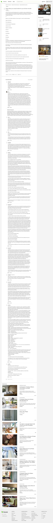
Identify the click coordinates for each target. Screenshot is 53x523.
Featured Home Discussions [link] (15, 4)
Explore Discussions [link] (8, 4)
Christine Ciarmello (23, 451)
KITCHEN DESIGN (22, 397)
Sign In (32, 520)
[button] (30, 79)
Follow (20, 74)
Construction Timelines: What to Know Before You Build (27, 387)
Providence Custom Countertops (24, 114)
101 (35, 444)
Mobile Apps (13, 519)
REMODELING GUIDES (23, 385)
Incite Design (22, 389)
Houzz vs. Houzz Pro (24, 514)
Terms (12, 516)
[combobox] (28, 1)
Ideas (14, 1)
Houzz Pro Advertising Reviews (26, 516)
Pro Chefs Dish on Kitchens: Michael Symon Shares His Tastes (28, 437)
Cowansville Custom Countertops (26, 115)
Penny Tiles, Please (24, 411)
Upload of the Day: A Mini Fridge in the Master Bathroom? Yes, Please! (27, 461)
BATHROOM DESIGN (22, 459)
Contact (32, 519)
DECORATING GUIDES (23, 496)
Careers (13, 514)
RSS (43, 518)
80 (35, 469)
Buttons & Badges (24, 520)
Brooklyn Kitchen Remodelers (15, 113)
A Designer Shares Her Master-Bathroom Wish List (26, 474)
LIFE (20, 422)
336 (35, 407)
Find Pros (4, 1)
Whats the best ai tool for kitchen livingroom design (46, 19)
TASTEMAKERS (22, 434)
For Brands (23, 519)
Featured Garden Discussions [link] (23, 4)
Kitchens (7, 6)
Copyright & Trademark (15, 520)
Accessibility (33, 516)
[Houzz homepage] (1, 1)
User (21, 500)
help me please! (45, 33)
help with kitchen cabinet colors (46, 29)
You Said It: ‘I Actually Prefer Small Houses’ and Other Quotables (27, 424)
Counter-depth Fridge (46, 38)
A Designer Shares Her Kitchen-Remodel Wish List (27, 400)
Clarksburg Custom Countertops (15, 114)
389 (35, 481)
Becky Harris (22, 426)
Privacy (12, 515)
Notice (15, 515)
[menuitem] (5, 1)
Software (9, 1)
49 (35, 506)
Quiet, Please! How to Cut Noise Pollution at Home (27, 449)
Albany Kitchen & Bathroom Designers (12, 111)
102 (35, 457)
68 (35, 395)
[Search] (17, 1)
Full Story (21, 406)
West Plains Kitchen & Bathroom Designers (23, 111)
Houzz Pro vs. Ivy (24, 515)
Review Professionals (34, 514)
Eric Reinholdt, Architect (24, 488)
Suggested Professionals (34, 515)
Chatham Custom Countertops (17, 115)
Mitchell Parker (23, 463)
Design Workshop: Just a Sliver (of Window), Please (27, 486)
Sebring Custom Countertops (23, 113)
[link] (45, 56)
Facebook (44, 515)
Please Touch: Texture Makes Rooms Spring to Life (28, 498)
